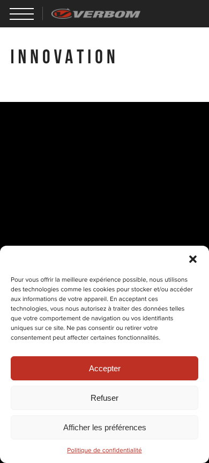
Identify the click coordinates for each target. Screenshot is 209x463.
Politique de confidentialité (104, 450)
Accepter (105, 368)
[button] (193, 259)
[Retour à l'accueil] (95, 13)
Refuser (104, 397)
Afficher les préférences (104, 427)
